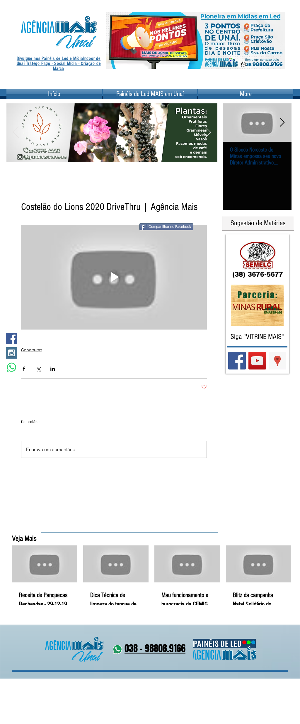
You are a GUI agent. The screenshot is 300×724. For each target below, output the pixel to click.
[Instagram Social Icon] (11, 353)
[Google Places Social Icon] (277, 360)
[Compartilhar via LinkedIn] (52, 369)
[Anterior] (114, 40)
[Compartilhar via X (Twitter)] (38, 369)
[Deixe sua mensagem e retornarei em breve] (11, 367)
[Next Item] (282, 122)
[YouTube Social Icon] (257, 360)
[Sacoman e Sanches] (123, 154)
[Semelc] (116, 154)
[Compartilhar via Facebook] (24, 369)
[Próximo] (277, 40)
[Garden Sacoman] (108, 154)
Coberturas (31, 349)
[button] (113, 121)
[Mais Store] (101, 154)
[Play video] (114, 277)
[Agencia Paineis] (196, 59)
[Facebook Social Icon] (11, 338)
